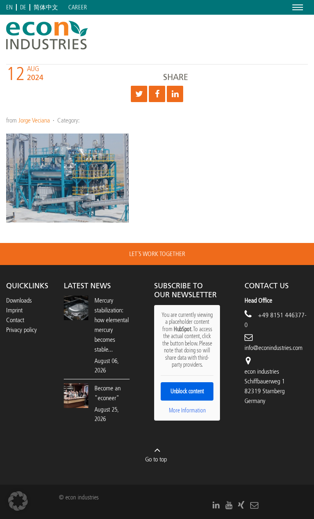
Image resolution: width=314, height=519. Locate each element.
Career (77, 7)
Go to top (156, 459)
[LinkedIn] (216, 505)
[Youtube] (228, 505)
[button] (18, 501)
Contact (15, 320)
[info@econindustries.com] (254, 505)
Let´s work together (157, 254)
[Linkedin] (175, 94)
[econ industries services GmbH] (47, 35)
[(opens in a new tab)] (76, 395)
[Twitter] (139, 94)
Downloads (19, 300)
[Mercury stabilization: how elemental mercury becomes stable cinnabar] (76, 308)
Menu (296, 7)
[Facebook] (157, 94)
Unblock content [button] (187, 391)
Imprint (14, 310)
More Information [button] (187, 410)
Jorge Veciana (34, 120)
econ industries (261, 371)
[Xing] (241, 505)
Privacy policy (21, 330)
